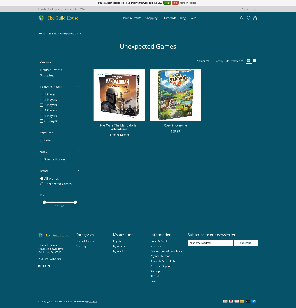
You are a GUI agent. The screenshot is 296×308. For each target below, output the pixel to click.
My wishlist (119, 251)
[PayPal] (242, 301)
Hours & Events (131, 18)
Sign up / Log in (249, 9)
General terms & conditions (166, 251)
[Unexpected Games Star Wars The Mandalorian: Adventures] (119, 95)
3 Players (50, 105)
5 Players (50, 116)
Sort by (219, 61)
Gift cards (170, 18)
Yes (167, 3)
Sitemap (155, 271)
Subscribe (245, 242)
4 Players (50, 110)
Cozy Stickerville (175, 125)
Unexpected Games (58, 184)
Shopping (47, 75)
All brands (51, 178)
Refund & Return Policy (163, 261)
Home (41, 33)
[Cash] (225, 301)
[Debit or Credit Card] (248, 301)
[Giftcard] (231, 301)
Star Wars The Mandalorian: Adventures (119, 127)
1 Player (50, 94)
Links (153, 281)
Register (118, 241)
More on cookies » (189, 3)
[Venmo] (253, 301)
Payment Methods (160, 256)
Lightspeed (91, 301)
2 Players (50, 100)
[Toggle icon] (241, 18)
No (175, 3)
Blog (183, 18)
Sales (193, 18)
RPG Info (155, 276)
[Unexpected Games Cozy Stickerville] (175, 95)
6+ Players (51, 121)
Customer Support (161, 266)
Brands (53, 33)
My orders (119, 246)
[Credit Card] (237, 301)
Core (47, 140)
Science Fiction (54, 159)
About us (155, 246)
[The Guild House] (59, 18)
